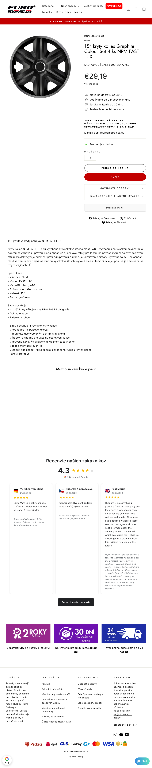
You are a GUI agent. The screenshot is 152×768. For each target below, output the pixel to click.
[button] (142, 761)
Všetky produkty (93, 5)
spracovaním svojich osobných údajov (123, 714)
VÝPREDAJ (114, 5)
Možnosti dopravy (115, 188)
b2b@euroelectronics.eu (109, 132)
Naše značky (69, 5)
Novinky (47, 12)
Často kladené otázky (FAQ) (57, 721)
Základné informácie (52, 689)
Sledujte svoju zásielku (69, 12)
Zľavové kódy (85, 689)
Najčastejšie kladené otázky (115, 196)
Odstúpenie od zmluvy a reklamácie (90, 696)
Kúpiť (115, 177)
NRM (87, 40)
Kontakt (46, 684)
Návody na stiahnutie (53, 716)
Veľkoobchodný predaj (90, 703)
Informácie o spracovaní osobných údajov (54, 701)
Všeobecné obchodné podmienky (53, 710)
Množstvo (92, 152)
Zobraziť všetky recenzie (76, 602)
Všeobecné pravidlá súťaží (56, 694)
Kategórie (48, 5)
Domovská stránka (94, 36)
